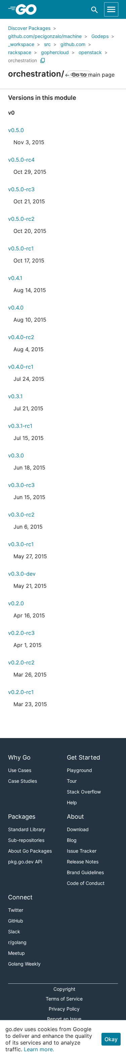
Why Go (19, 757)
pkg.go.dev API (25, 861)
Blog (72, 840)
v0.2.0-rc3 (21, 632)
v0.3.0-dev (22, 573)
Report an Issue (64, 1019)
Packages (21, 816)
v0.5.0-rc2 (21, 218)
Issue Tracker (81, 851)
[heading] (28, 9)
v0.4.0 (16, 307)
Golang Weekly (24, 964)
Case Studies (22, 781)
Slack (14, 931)
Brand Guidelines (85, 872)
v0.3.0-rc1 (21, 544)
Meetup (16, 953)
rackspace (19, 52)
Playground (79, 770)
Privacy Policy (64, 1009)
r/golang (17, 942)
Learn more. (39, 1049)
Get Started (83, 757)
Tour (72, 781)
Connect (20, 897)
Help (72, 802)
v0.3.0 (16, 455)
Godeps (100, 36)
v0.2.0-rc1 (21, 692)
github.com (72, 44)
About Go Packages (30, 851)
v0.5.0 (16, 130)
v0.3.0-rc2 (21, 514)
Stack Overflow (84, 792)
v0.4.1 (15, 278)
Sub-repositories (26, 840)
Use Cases (19, 770)
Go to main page (92, 74)
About (75, 816)
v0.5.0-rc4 (21, 159)
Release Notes (82, 861)
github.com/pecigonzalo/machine (45, 36)
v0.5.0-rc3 (21, 189)
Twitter (15, 910)
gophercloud (55, 52)
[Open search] (94, 9)
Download (78, 829)
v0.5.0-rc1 (21, 248)
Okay (111, 1039)
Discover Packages (29, 28)
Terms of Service (64, 999)
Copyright (64, 989)
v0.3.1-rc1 (20, 425)
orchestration (22, 60)
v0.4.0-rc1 (20, 366)
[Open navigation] (111, 9)
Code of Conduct (85, 883)
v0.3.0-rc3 (21, 485)
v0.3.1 (15, 396)
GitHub (15, 921)
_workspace (21, 44)
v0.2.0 (16, 603)
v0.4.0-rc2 (21, 337)
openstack (90, 52)
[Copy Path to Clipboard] (43, 60)
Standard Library (26, 829)
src (47, 44)
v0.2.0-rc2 (21, 662)
